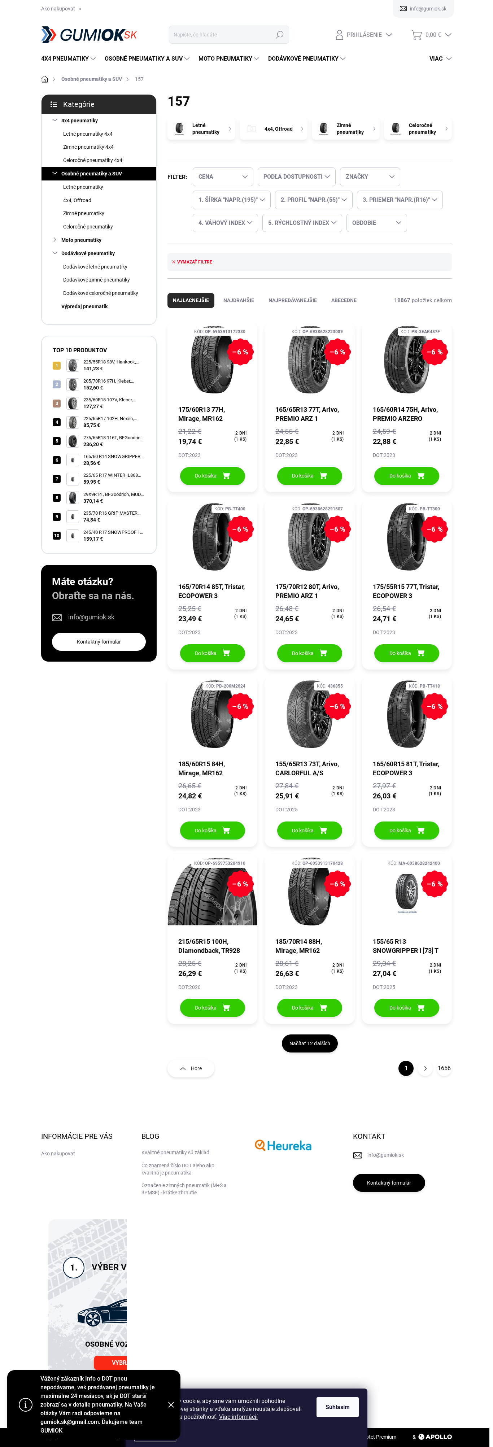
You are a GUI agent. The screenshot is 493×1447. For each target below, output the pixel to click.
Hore (196, 1068)
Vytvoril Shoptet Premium (367, 1437)
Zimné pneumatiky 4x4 (88, 147)
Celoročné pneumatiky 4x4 (92, 160)
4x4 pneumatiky (79, 120)
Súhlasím (338, 1407)
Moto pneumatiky (81, 240)
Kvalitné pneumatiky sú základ (175, 1152)
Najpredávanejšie (293, 300)
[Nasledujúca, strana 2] (425, 1068)
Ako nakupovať (58, 9)
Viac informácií (238, 1416)
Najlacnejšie (191, 300)
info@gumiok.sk (91, 617)
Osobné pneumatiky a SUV (91, 173)
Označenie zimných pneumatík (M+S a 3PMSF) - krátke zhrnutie (184, 1188)
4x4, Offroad (77, 200)
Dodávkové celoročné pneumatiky (100, 293)
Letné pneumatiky (83, 187)
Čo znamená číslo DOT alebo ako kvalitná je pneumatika (177, 1169)
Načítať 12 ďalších (309, 1043)
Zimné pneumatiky (83, 213)
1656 (444, 1068)
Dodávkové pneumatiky (88, 253)
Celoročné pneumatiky (88, 227)
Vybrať (123, 1362)
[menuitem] (69, 59)
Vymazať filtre (194, 262)
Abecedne (344, 300)
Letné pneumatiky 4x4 (88, 134)
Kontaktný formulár (99, 642)
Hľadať (280, 35)
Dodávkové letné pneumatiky (95, 267)
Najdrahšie (238, 300)
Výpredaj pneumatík (84, 306)
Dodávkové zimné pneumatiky (96, 280)
